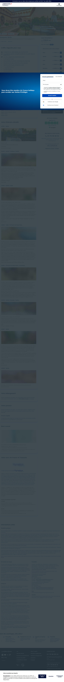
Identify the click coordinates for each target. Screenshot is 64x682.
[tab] (47, 76)
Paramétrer (51, 676)
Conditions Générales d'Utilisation (54, 87)
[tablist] (52, 76)
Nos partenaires (6, 675)
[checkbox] (42, 88)
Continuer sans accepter (59, 676)
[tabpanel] (52, 94)
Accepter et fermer (42, 676)
